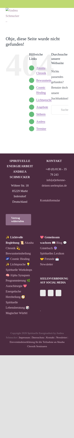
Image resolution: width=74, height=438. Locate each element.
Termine (41, 128)
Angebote (42, 107)
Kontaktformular (50, 200)
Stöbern (41, 114)
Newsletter (61, 337)
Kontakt (50, 337)
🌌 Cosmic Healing (18, 258)
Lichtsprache (44, 100)
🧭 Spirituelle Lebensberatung (15, 302)
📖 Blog (57, 242)
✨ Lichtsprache (16, 264)
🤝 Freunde (47, 258)
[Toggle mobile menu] (66, 15)
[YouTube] (58, 293)
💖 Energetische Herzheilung (16, 291)
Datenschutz (38, 337)
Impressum (24, 337)
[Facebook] (43, 293)
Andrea (40, 121)
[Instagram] (51, 293)
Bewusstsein (43, 80)
